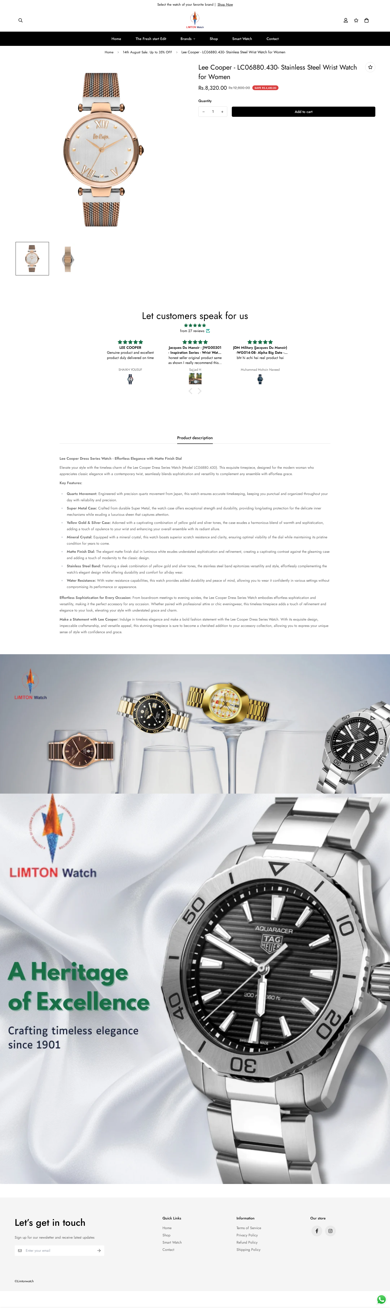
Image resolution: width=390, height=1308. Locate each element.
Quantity (205, 100)
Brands (186, 38)
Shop (214, 38)
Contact (273, 38)
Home (116, 38)
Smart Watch (242, 38)
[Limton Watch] (195, 20)
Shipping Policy (248, 1249)
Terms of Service (249, 1228)
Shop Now (225, 4)
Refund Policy (247, 1242)
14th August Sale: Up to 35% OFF (147, 52)
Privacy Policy (247, 1235)
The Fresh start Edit (151, 38)
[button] (365, 20)
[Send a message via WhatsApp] (381, 1299)
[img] (195, 325)
